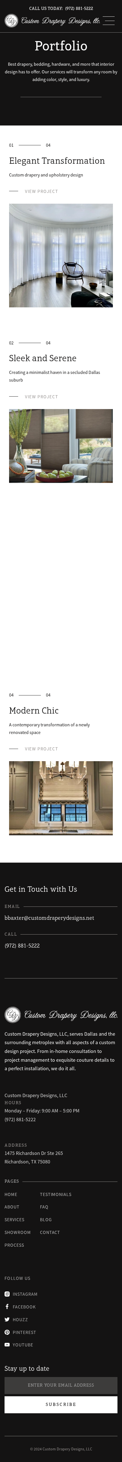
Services (14, 1219)
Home (11, 1194)
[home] (52, 20)
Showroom (18, 1232)
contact (50, 1232)
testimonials (56, 1194)
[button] (108, 21)
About (12, 1207)
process (14, 1245)
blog (46, 1219)
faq (44, 1207)
